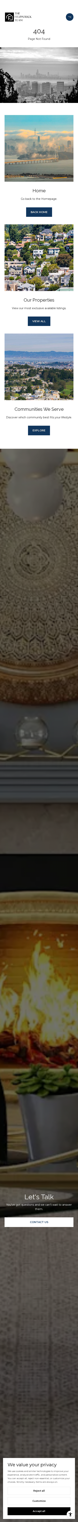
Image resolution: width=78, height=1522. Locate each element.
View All (39, 321)
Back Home (39, 212)
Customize (39, 1501)
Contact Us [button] (39, 1222)
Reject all (39, 1490)
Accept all (39, 1511)
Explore (39, 430)
